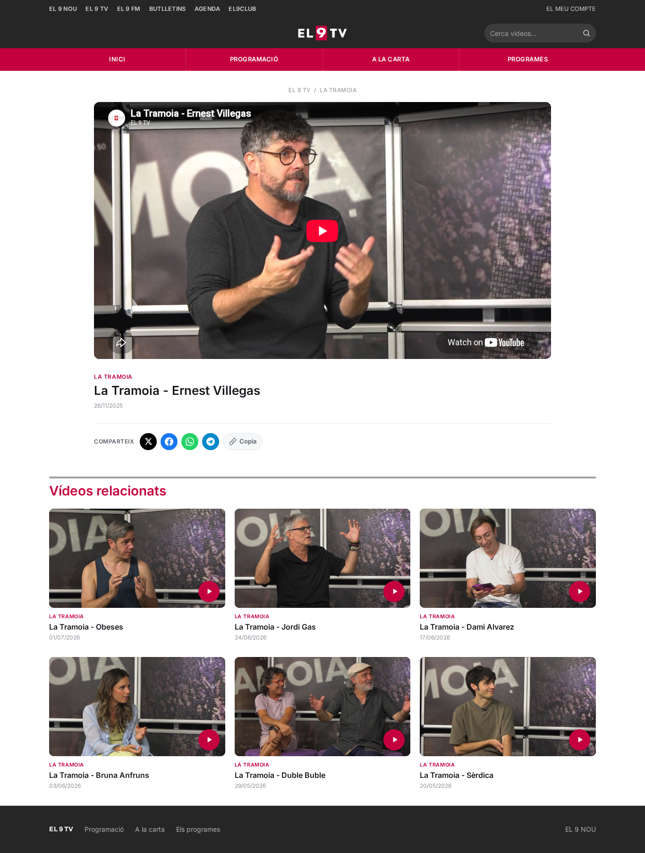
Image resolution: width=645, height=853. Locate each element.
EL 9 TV (96, 8)
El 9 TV (300, 90)
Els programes (198, 829)
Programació (254, 59)
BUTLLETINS (167, 8)
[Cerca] (586, 33)
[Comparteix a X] (148, 441)
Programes (528, 59)
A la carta (391, 59)
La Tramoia (338, 90)
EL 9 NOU (63, 8)
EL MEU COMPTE (571, 8)
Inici (117, 59)
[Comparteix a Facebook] (169, 441)
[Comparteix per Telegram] (210, 441)
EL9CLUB (242, 8)
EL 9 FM (129, 8)
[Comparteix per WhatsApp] (189, 441)
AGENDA (208, 8)
